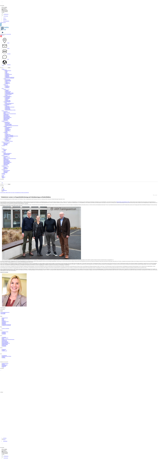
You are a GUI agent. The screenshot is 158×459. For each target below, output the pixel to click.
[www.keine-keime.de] (41, 434)
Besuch (3, 338)
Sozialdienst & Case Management (6, 325)
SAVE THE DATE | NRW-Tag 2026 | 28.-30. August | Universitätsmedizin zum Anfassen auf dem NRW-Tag (14, 192)
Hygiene (6, 81)
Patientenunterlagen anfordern (6, 343)
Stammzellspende (7, 86)
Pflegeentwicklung (7, 108)
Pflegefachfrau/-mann (8, 91)
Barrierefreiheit (4, 366)
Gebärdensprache (6, 14)
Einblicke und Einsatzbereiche (7, 96)
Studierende (6, 137)
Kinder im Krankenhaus (5, 341)
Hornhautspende (7, 87)
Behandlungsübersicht (8, 70)
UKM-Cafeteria (4, 345)
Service (3, 110)
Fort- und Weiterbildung (8, 94)
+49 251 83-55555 (8, 34)
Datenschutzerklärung (5, 364)
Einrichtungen (7, 73)
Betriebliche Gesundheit (8, 124)
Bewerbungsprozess (7, 139)
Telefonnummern (4, 365)
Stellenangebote (4, 349)
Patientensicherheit (7, 79)
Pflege (3, 88)
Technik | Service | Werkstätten (9, 136)
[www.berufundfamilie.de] (41, 390)
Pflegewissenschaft (7, 109)
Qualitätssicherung (7, 83)
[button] (3, 147)
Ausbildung (6, 90)
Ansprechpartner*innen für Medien (6, 356)
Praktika (6, 131)
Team (6, 102)
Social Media (3, 357)
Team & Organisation (6, 104)
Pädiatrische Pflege (7, 100)
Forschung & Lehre (7, 134)
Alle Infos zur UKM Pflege (5, 328)
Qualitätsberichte (7, 82)
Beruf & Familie (7, 123)
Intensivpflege (7, 98)
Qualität (5, 78)
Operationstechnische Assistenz (9, 93)
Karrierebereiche (6, 132)
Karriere (5, 89)
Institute (6, 72)
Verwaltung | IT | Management (9, 135)
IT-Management (7, 106)
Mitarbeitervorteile (7, 122)
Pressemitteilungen (4, 355)
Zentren (3, 319)
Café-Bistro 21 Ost (4, 340)
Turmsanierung (4, 337)
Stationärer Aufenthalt (5, 344)
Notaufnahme (7, 75)
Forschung (3, 145)
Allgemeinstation (7, 97)
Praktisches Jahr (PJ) (8, 130)
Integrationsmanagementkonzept (9, 103)
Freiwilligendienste (7, 127)
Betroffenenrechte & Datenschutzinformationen (8, 339)
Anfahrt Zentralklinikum (5, 363)
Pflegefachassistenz (7, 92)
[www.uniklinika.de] (41, 412)
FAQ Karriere (7, 140)
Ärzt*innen (6, 133)
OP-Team (6, 99)
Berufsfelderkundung (8, 129)
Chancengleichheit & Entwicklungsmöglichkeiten (11, 125)
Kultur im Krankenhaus (5, 342)
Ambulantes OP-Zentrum (8, 74)
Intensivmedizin (4, 322)
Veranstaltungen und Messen (9, 141)
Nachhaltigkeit (4, 333)
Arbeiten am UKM (4, 350)
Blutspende (6, 85)
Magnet (6, 105)
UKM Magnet (4, 332)
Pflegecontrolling (7, 107)
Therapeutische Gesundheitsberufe (9, 77)
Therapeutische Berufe (8, 138)
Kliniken (6, 71)
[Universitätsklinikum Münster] (79, 26)
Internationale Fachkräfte (7, 101)
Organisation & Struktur (5, 331)
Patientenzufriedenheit (8, 80)
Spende (5, 84)
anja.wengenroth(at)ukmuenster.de (4, 312)
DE (2, 182)
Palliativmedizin (7, 76)
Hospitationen (7, 128)
